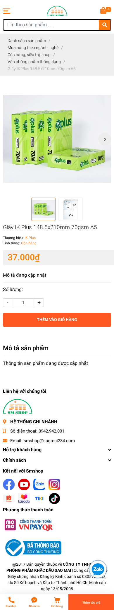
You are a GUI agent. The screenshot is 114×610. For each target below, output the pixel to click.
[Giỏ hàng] (103, 11)
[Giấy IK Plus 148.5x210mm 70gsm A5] (57, 139)
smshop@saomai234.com (49, 440)
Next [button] (104, 139)
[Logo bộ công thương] (32, 547)
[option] (57, 139)
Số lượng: (13, 289)
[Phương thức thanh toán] (28, 524)
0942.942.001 (51, 431)
